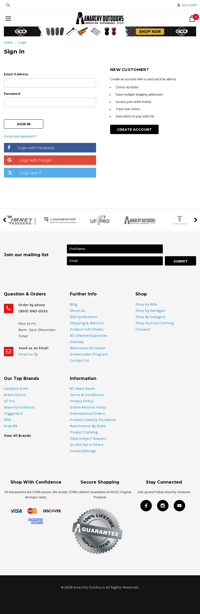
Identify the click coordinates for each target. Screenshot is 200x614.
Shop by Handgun (150, 310)
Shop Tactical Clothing (154, 323)
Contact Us (79, 360)
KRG (7, 420)
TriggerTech (13, 413)
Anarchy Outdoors (19, 407)
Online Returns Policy (88, 407)
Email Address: (16, 74)
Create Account (134, 129)
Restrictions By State (88, 426)
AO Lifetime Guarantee (88, 335)
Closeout (143, 329)
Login (22, 42)
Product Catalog (84, 432)
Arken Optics (15, 395)
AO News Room (82, 388)
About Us (77, 310)
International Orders (87, 413)
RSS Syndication (83, 317)
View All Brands (17, 435)
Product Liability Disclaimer (93, 420)
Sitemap (77, 342)
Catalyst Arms (16, 388)
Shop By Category (150, 317)
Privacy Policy (81, 401)
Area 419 (10, 426)
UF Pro (9, 401)
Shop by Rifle (146, 304)
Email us (26, 354)
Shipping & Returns (87, 323)
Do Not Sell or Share (86, 445)
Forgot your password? (20, 136)
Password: (12, 94)
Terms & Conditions (87, 395)
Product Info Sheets (87, 329)
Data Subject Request (88, 438)
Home (8, 42)
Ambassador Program (89, 354)
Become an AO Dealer (88, 348)
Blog (73, 304)
